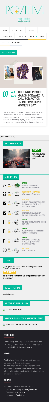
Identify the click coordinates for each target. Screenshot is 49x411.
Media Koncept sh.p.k (22, 347)
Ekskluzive (31, 30)
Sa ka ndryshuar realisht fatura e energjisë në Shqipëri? (34, 214)
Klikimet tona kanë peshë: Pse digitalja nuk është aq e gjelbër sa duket (33, 204)
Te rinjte (9, 272)
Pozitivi (4, 30)
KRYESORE (25, 200)
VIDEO (42, 36)
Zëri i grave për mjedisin (31, 194)
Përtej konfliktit (29, 251)
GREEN (36, 150)
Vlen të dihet (21, 36)
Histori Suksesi (7, 36)
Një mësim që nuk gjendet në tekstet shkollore (33, 232)
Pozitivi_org (21, 395)
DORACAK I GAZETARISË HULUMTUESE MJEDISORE (31, 186)
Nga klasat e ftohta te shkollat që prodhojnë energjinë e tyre (31, 242)
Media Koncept (9, 294)
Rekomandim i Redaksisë (31, 192)
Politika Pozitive (17, 30)
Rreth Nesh (16, 43)
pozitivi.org (20, 392)
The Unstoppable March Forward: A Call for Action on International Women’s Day (31, 98)
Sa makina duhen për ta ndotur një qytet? (38, 156)
